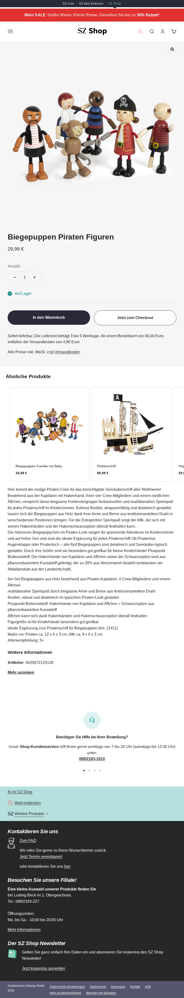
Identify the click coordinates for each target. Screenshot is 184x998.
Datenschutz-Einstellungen (67, 986)
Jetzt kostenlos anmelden (43, 968)
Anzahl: (14, 266)
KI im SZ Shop (20, 792)
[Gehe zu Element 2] (89, 770)
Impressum (118, 986)
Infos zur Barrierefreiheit (65, 993)
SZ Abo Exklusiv (91, 3)
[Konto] (162, 31)
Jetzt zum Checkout (135, 318)
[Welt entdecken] (11, 803)
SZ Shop (114, 3)
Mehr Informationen (24, 930)
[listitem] (49, 434)
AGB (148, 986)
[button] (5, 434)
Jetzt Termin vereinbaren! (41, 857)
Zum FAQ (28, 840)
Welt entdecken (28, 803)
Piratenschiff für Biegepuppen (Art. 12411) (82, 628)
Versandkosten (67, 352)
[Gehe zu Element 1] (84, 770)
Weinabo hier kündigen (101, 993)
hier (67, 866)
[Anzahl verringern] (15, 277)
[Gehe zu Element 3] (94, 770)
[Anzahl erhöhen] (34, 277)
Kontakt (135, 986)
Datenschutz (98, 986)
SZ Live (68, 3)
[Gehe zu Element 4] (100, 770)
